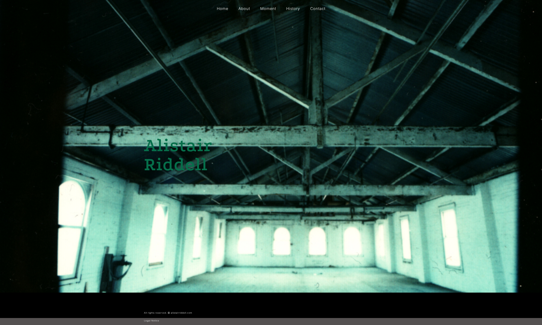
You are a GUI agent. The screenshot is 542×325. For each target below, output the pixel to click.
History (293, 8)
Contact (317, 8)
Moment (268, 8)
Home (222, 8)
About (244, 8)
